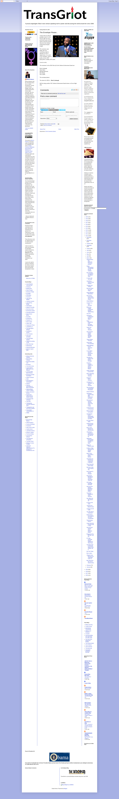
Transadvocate (88, 648)
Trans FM (28, 401)
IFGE (27, 379)
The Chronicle (29, 334)
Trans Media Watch (89, 643)
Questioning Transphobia (88, 629)
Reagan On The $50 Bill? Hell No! (90, 535)
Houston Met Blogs (30, 424)
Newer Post (42, 129)
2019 (87, 218)
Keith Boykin (29, 305)
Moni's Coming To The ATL (90, 411)
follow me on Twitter (30, 278)
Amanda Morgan (88, 611)
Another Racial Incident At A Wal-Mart (90, 424)
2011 (87, 233)
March (88, 258)
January (89, 567)
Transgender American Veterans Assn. (30, 404)
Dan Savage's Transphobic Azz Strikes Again (90, 274)
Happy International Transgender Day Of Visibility (90, 268)
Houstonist (28, 425)
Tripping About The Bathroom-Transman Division (90, 262)
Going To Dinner (90, 391)
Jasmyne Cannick (30, 301)
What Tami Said (29, 344)
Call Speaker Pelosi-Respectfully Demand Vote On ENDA (90, 416)
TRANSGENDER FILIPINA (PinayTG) (88, 734)
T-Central (87, 633)
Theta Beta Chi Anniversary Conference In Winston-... (90, 460)
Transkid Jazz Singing (90, 286)
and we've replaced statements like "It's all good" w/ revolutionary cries (30, 448)
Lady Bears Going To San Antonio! (90, 282)
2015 (87, 226)
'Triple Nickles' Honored (90, 340)
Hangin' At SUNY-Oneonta (89, 379)
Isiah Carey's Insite (30, 427)
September (89, 245)
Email (54, 112)
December (89, 237)
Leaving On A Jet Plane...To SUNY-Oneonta (90, 384)
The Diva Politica (30, 434)
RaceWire (28, 316)
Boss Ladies (89, 553)
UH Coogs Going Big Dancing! (89, 483)
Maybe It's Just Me (30, 307)
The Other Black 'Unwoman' (90, 512)
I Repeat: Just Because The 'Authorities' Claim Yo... (90, 557)
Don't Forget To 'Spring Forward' (90, 472)
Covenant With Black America (29, 372)
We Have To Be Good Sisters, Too (90, 468)
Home (59, 129)
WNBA (27, 412)
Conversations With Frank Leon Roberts (30, 369)
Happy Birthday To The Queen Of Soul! (90, 347)
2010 (87, 235)
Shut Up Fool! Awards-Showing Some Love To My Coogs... (90, 403)
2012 (87, 232)
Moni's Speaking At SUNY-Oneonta (90, 375)
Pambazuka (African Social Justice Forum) (29, 396)
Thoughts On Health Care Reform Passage (90, 359)
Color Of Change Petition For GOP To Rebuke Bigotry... (90, 365)
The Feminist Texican (29, 436)
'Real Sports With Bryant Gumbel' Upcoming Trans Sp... (90, 478)
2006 (87, 575)
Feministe (28, 296)
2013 (87, 230)
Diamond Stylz (88, 584)
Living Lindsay (88, 687)
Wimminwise (29, 345)
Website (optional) (70, 112)
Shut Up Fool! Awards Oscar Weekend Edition (90, 530)
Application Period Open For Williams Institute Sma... (90, 441)
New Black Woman (30, 312)
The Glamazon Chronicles (29, 439)
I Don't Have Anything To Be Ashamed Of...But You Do (90, 434)
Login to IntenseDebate (44, 110)
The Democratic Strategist (29, 399)
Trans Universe (88, 646)
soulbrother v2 (29, 326)
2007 (87, 573)
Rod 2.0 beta (29, 321)
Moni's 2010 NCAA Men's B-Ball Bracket (90, 455)
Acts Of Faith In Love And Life (29, 285)
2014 (87, 228)
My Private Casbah (30, 310)
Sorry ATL (89, 313)
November (89, 240)
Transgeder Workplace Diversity (88, 651)
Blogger (65, 788)
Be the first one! (61, 93)
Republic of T (29, 320)
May (88, 254)
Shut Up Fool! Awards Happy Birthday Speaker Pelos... (90, 334)
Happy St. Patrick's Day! (90, 445)
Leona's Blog (88, 683)
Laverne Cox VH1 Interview (89, 304)
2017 (87, 222)
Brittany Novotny (89, 624)
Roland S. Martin (30, 432)
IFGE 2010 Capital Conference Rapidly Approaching (90, 309)
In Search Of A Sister (90, 503)
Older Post (76, 129)
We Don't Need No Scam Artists (90, 289)
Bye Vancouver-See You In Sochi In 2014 (90, 561)
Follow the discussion (77, 89)
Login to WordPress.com (53, 110)
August (88, 248)
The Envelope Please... (90, 521)
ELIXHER (28, 293)
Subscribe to (43, 118)
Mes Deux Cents (30, 309)
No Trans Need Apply (90, 421)
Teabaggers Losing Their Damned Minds (90, 317)
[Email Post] (58, 123)
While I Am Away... (88, 688)
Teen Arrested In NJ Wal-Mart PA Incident (90, 388)
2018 (87, 220)
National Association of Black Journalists (30, 386)
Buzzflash (28, 364)
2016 (87, 224)
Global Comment (30, 377)
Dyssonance (87, 594)
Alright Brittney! (90, 301)
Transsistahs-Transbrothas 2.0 (30, 410)
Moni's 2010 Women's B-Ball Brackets (90, 429)
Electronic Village (30, 291)
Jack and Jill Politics (29, 299)
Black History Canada (29, 359)
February (89, 565)
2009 (87, 569)
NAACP (28, 383)
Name (41, 112)
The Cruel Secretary (28, 336)
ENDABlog (28, 295)
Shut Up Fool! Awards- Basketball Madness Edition (90, 489)
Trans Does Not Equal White (90, 465)
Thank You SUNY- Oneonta (89, 328)
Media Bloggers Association (29, 381)
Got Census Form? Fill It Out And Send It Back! (90, 297)
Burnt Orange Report (29, 420)
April (88, 256)
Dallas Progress (29, 422)
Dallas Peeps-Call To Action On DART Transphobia (90, 516)
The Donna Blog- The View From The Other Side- (89, 636)
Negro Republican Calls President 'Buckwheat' (90, 323)
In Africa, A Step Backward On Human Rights (90, 450)
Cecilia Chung (88, 626)
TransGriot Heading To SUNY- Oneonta (90, 495)
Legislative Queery (30, 430)
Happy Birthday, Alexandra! (90, 293)
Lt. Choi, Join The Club (89, 279)
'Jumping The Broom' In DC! (90, 506)
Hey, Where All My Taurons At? (90, 499)
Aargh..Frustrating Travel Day (90, 371)
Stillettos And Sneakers (88, 631)
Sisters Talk (28, 323)
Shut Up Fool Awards (47, 125)
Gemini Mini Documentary (90, 343)
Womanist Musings (30, 347)
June (88, 252)
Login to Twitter (62, 110)
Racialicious (29, 318)
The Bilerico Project (29, 332)
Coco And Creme (30, 366)
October (89, 243)
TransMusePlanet (89, 618)
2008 (87, 571)
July (88, 250)
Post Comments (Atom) (51, 131)
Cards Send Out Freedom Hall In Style (90, 524)
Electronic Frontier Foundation (30, 375)
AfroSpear (28, 286)
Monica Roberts (30, 79)
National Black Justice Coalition (30, 390)
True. (86, 613)
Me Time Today (90, 551)
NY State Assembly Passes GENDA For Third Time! (90, 541)
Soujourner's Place (30, 325)
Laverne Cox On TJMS (90, 509)
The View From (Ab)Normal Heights (88, 640)
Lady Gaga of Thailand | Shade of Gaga (88, 715)
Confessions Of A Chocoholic (90, 408)
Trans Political (88, 645)
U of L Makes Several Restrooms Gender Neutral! (90, 353)
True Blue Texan (30, 441)
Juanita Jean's (29, 429)
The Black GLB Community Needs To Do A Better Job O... (90, 547)
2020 (87, 216)
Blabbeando (29, 288)
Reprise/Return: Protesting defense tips (88, 596)
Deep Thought (29, 290)
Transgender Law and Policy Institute (30, 408)
